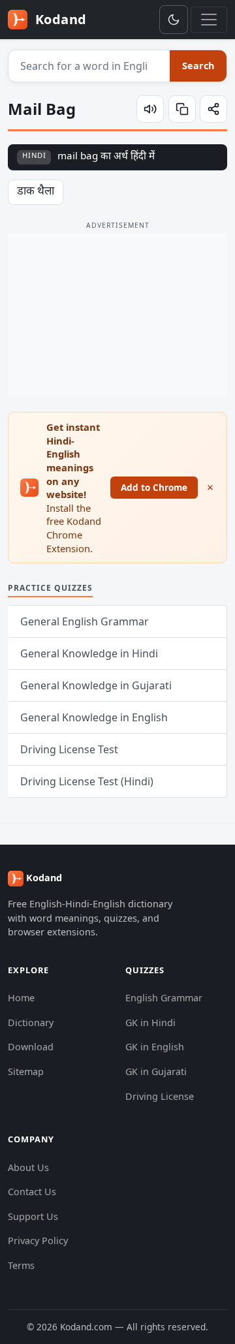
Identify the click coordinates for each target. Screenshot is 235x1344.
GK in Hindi (150, 1022)
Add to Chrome (154, 487)
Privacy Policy (38, 1240)
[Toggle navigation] (209, 20)
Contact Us (32, 1191)
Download (31, 1046)
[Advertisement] (117, 314)
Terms (21, 1265)
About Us (28, 1167)
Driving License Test (69, 749)
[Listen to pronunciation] (150, 109)
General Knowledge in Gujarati (96, 685)
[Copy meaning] (182, 109)
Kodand (59, 19)
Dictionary (31, 1022)
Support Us (33, 1216)
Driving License (159, 1096)
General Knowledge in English (94, 717)
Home (21, 998)
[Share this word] (213, 109)
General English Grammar (84, 621)
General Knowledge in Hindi (89, 653)
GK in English (154, 1046)
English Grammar (163, 998)
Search (198, 65)
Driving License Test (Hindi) (86, 781)
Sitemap (26, 1071)
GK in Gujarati (156, 1071)
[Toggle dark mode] (173, 19)
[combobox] (89, 66)
